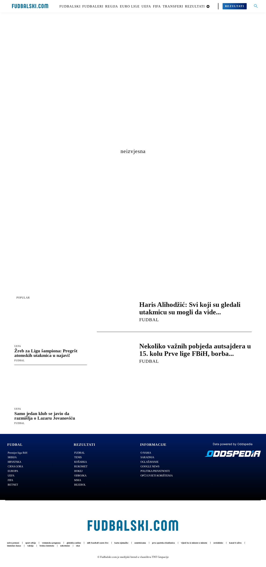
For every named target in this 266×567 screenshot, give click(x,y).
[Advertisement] (133, 84)
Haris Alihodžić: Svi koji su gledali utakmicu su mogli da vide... (189, 308)
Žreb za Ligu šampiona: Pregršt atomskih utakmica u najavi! (45, 353)
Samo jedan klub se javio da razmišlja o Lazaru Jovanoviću (44, 416)
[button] (256, 6)
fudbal (19, 360)
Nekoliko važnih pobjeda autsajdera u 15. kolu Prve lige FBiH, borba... (195, 349)
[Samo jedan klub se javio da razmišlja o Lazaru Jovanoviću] (50, 387)
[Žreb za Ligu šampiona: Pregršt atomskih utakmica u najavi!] (50, 324)
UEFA (17, 346)
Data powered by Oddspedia (232, 444)
